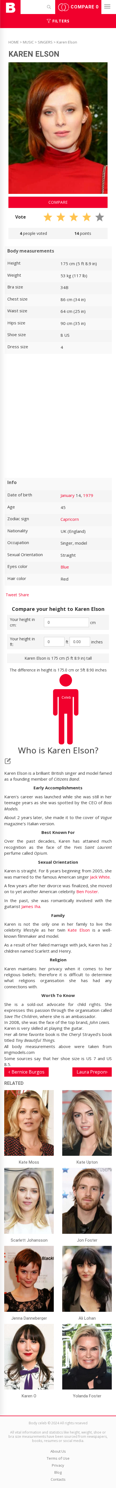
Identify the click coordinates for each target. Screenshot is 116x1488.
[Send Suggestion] (7, 761)
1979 (88, 495)
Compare (84, 7)
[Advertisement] (58, 416)
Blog (58, 1472)
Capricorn (70, 519)
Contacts (58, 1479)
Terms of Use (58, 1458)
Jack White (100, 877)
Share (24, 594)
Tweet (11, 594)
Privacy (58, 1465)
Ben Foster (87, 891)
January (68, 495)
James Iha (30, 906)
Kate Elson (79, 930)
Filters (60, 21)
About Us (58, 1451)
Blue (65, 567)
